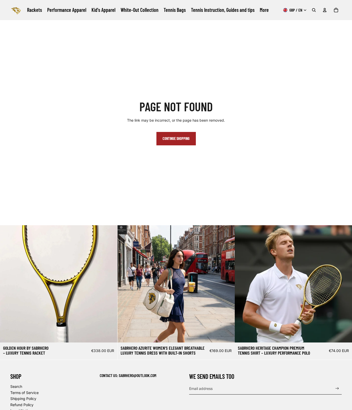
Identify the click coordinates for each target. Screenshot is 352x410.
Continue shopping (176, 138)
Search (16, 386)
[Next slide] (109, 283)
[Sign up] (337, 388)
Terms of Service (24, 392)
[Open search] (314, 10)
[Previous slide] (7, 283)
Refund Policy (21, 405)
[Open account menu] (324, 10)
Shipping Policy (23, 398)
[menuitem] (264, 10)
